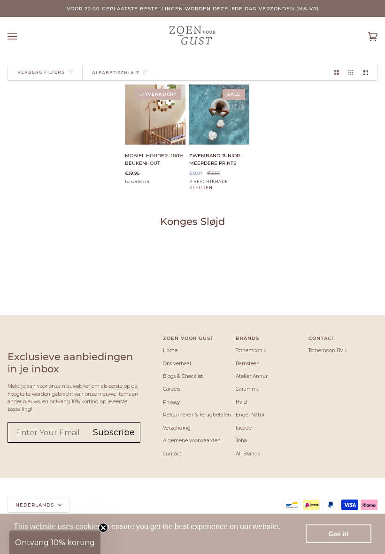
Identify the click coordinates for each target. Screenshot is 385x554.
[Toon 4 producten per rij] (367, 72)
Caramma (248, 389)
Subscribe (114, 432)
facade (244, 428)
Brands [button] (247, 338)
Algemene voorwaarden (192, 441)
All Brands (248, 454)
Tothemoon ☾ (252, 350)
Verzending (177, 428)
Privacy (171, 402)
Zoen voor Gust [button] (188, 338)
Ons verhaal (177, 364)
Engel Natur (250, 415)
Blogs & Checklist (183, 376)
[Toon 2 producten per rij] (337, 72)
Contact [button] (321, 338)
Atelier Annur (252, 376)
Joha (241, 441)
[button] (54, 542)
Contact (172, 454)
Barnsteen (248, 364)
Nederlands (35, 505)
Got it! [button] (339, 534)
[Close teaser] (103, 527)
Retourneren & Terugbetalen (197, 415)
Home (170, 350)
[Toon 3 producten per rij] (351, 72)
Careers (171, 389)
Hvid (241, 402)
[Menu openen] (22, 36)
